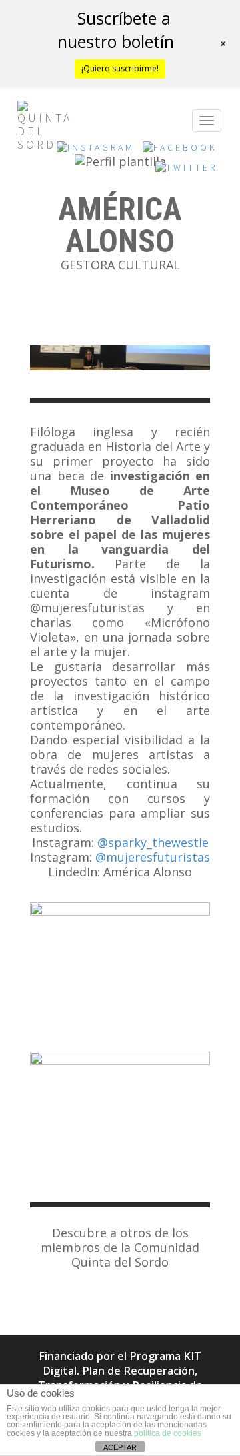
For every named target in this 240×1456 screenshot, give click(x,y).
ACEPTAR (120, 1447)
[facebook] (180, 151)
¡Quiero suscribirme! (120, 68)
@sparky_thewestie (153, 842)
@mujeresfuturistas (152, 857)
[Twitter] (186, 171)
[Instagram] (96, 151)
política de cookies (167, 1433)
